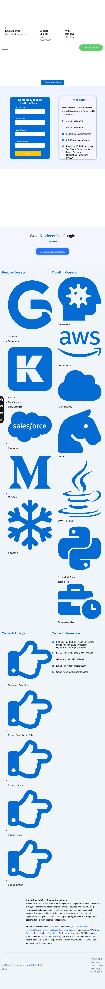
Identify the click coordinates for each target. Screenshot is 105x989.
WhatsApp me (91, 47)
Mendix (37, 930)
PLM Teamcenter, (80, 927)
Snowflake (68, 930)
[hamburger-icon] (5, 48)
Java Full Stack (51, 936)
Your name (20, 107)
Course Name (22, 141)
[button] (75, 47)
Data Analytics (56, 930)
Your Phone (21, 130)
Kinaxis (45, 930)
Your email (20, 119)
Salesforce (53, 933)
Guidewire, (53, 927)
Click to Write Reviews (54, 251)
